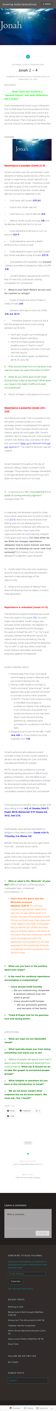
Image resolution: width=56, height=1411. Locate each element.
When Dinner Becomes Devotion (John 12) (27, 1332)
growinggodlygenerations (31, 77)
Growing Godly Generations (19, 4)
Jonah (28, 1143)
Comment (42, 1233)
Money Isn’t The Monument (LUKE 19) (26, 1320)
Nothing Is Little (15, 1307)
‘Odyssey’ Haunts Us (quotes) (21, 1325)
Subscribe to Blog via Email (25, 1255)
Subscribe (15, 1281)
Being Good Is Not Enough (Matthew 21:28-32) (25, 1313)
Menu (48, 4)
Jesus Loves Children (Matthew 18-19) (25, 1339)
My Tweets (13, 1362)
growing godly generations (28, 65)
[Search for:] (28, 1380)
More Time (13, 1344)
